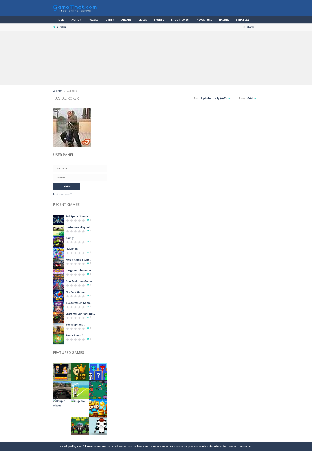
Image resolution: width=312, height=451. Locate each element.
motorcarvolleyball (78, 227)
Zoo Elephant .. (75, 324)
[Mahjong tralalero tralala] (80, 425)
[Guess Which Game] (58, 306)
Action (76, 19)
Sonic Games (151, 446)
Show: (242, 98)
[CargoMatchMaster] (58, 274)
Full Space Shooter (78, 216)
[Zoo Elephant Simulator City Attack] (58, 328)
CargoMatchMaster (78, 270)
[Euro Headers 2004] (80, 389)
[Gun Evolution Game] (58, 284)
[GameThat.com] (75, 8)
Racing (224, 19)
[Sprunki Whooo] (98, 371)
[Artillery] (62, 425)
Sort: (196, 98)
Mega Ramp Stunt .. (78, 259)
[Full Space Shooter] (58, 219)
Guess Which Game (78, 303)
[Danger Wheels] (62, 403)
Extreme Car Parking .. (80, 313)
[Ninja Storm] (79, 401)
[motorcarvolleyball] (58, 230)
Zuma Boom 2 (74, 335)
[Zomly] (58, 241)
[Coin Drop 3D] (98, 407)
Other (109, 19)
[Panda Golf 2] (98, 425)
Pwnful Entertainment (91, 446)
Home (60, 19)
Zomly (70, 238)
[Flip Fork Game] (58, 295)
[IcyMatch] (58, 252)
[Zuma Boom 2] (58, 338)
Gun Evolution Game (79, 281)
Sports (159, 19)
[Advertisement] (156, 57)
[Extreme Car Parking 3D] (58, 317)
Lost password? (62, 194)
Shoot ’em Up (180, 19)
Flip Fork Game (75, 292)
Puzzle (93, 19)
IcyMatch (72, 248)
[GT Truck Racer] (62, 389)
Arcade (126, 19)
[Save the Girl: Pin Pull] (62, 371)
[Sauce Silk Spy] (98, 389)
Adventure (204, 19)
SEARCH (251, 26)
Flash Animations (210, 446)
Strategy (242, 19)
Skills (143, 19)
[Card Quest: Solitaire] (80, 371)
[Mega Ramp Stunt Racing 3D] (58, 263)
